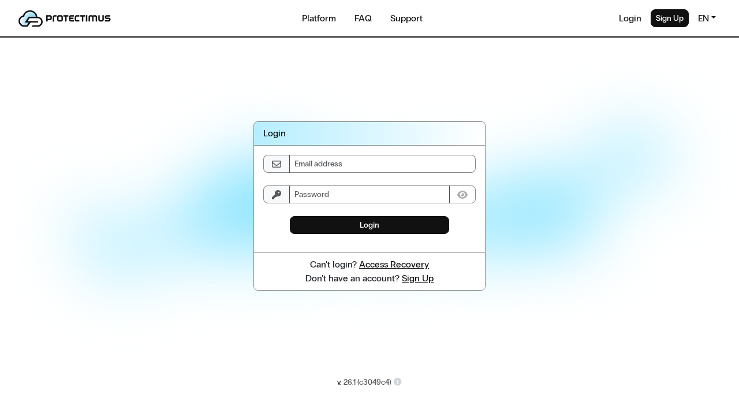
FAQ (363, 18)
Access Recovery (394, 264)
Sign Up (670, 18)
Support (406, 18)
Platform (319, 18)
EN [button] (703, 18)
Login (630, 18)
